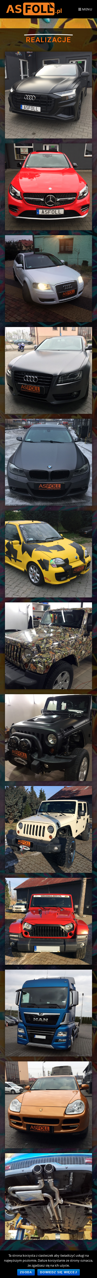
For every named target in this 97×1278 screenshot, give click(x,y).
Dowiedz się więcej (58, 1272)
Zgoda (26, 1272)
